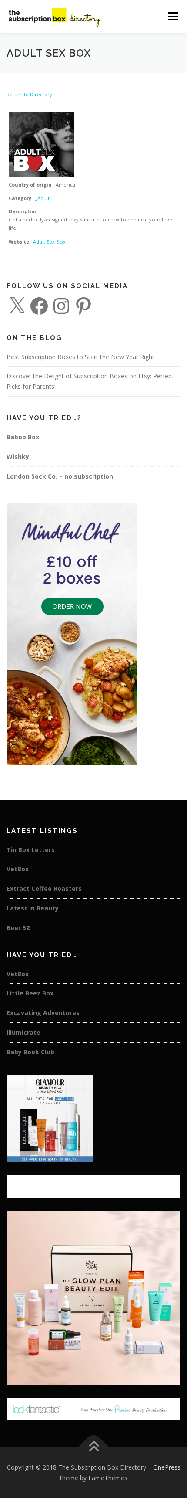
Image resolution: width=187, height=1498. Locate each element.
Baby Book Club (30, 1052)
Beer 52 (18, 928)
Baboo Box (23, 437)
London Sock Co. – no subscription (60, 476)
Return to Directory (29, 94)
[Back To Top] (93, 1446)
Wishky (18, 456)
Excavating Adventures (43, 1013)
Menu (172, 16)
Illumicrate (23, 1032)
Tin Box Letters (31, 850)
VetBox (18, 869)
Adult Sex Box (49, 241)
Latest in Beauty (33, 908)
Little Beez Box (30, 993)
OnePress (166, 1467)
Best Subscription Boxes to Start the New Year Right (80, 357)
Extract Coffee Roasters (44, 888)
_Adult (42, 198)
